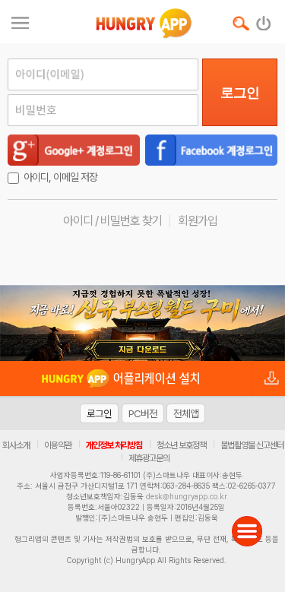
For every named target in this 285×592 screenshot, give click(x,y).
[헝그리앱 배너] (142, 323)
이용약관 (57, 445)
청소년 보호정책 (181, 445)
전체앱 (185, 413)
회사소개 (16, 445)
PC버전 (142, 413)
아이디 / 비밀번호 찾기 (112, 221)
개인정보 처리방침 (114, 445)
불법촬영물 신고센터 (251, 445)
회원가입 (197, 221)
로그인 (239, 92)
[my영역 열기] (20, 21)
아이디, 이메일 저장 (60, 177)
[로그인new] (264, 20)
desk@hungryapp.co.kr (186, 496)
